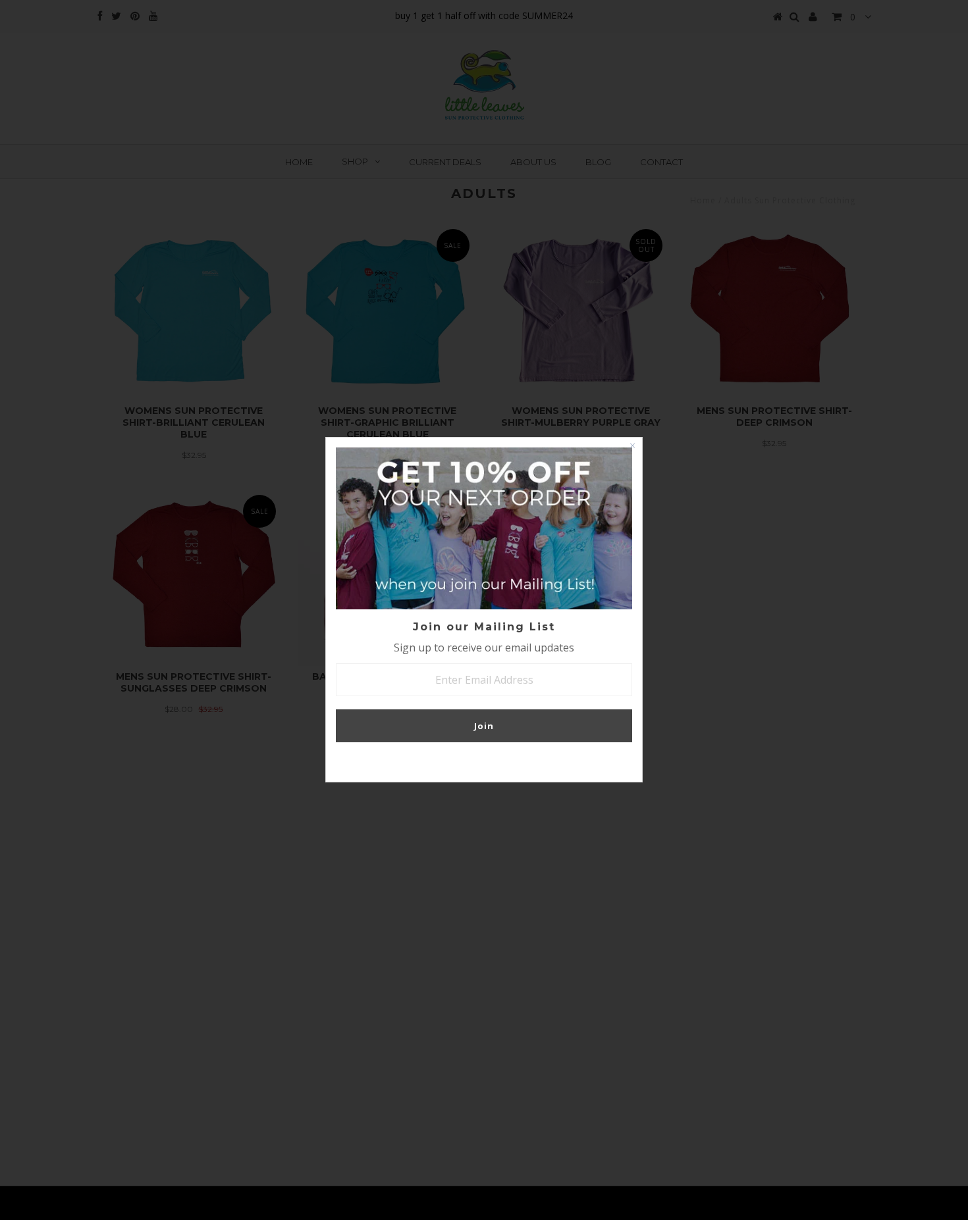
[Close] (632, 447)
